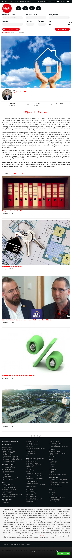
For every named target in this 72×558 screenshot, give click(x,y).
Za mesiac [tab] (6, 173)
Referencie (53, 456)
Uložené (65, 1)
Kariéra (28, 455)
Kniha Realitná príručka (32, 463)
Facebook (52, 471)
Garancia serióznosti (8, 471)
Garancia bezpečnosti (9, 468)
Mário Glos (5, 32)
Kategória (5, 21)
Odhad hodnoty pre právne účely (59, 482)
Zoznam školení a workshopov (58, 453)
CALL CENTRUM (54, 463)
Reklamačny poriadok (9, 451)
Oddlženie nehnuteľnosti (9, 489)
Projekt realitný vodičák (32, 460)
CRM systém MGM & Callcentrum (35, 445)
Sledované (54, 1)
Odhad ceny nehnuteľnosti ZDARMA (12, 494)
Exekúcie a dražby (54, 441)
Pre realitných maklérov (56, 445)
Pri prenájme (53, 496)
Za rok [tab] (14, 173)
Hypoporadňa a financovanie (34, 500)
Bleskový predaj (7, 493)
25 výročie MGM (30, 453)
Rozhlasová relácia (31, 461)
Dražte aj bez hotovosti (9, 487)
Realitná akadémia (55, 451)
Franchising (6, 502)
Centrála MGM (53, 461)
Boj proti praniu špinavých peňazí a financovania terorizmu (12, 460)
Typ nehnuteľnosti (31, 15)
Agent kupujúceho (8, 486)
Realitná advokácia (55, 499)
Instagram (52, 473)
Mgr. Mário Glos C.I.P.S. (19, 92)
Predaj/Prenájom (54, 15)
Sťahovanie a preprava (56, 486)
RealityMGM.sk (11, 544)
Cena (50, 21)
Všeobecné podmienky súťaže (58, 474)
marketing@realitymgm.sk (42, 536)
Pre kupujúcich (30, 495)
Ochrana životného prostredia (34, 478)
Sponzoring (29, 468)
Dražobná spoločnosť (9, 496)
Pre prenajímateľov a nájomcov (34, 498)
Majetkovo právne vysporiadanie (58, 479)
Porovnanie (43, 1)
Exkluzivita (52, 491)
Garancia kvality (7, 469)
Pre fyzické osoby (31, 493)
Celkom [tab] (21, 173)
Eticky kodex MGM (7, 454)
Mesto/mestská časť (8, 15)
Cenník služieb (7, 449)
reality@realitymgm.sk (24, 1)
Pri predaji (52, 492)
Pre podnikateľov (31, 491)
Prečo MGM (6, 501)
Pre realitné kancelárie (56, 443)
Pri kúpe (52, 494)
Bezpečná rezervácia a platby (11, 478)
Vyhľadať (63, 29)
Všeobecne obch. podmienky (10, 456)
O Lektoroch (53, 455)
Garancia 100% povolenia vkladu (11, 466)
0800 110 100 (8, 1)
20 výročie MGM (30, 451)
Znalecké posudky (55, 484)
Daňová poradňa (31, 501)
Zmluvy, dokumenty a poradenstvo (59, 446)
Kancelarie (52, 464)
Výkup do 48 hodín (8, 484)
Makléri (52, 466)
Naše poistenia (7, 476)
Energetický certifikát (31, 486)
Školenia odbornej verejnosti (34, 473)
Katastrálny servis (54, 501)
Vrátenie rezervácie (8, 479)
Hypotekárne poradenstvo (57, 481)
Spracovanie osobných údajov (11, 458)
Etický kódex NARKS (8, 453)
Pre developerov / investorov (57, 497)
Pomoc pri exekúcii (8, 491)
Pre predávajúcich (31, 496)
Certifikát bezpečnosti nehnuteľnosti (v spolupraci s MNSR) (35, 484)
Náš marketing (30, 446)
